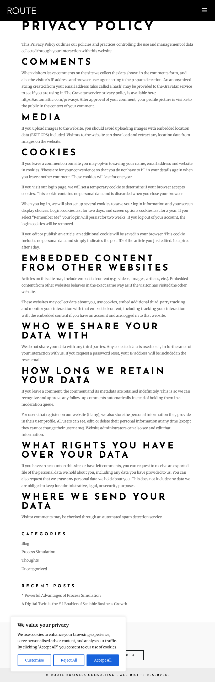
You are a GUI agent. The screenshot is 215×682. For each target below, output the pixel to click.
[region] (68, 644)
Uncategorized (34, 569)
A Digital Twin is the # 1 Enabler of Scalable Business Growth (74, 603)
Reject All (69, 660)
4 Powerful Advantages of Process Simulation (61, 595)
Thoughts (30, 560)
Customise (34, 660)
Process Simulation (38, 551)
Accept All (102, 660)
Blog (25, 543)
